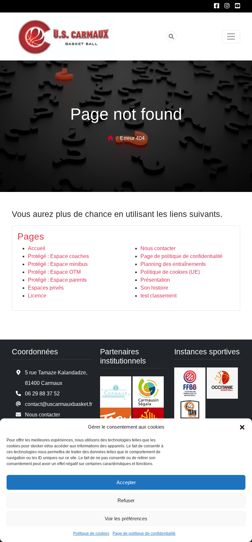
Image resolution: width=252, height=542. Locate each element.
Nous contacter (158, 248)
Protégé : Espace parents (57, 280)
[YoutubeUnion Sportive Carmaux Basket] (237, 6)
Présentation (155, 280)
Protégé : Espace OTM (54, 272)
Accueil (36, 248)
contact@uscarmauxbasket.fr (58, 404)
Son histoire (154, 288)
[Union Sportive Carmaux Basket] (64, 36)
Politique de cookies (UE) (170, 272)
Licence (37, 295)
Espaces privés (46, 288)
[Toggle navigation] (231, 36)
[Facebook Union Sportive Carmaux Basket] (216, 6)
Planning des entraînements (173, 264)
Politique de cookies (91, 533)
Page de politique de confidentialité (144, 533)
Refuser (126, 500)
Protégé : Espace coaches (58, 256)
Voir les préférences (126, 518)
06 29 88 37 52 (42, 393)
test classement (158, 295)
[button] (242, 427)
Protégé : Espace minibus (58, 264)
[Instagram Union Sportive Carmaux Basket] (227, 6)
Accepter (126, 482)
